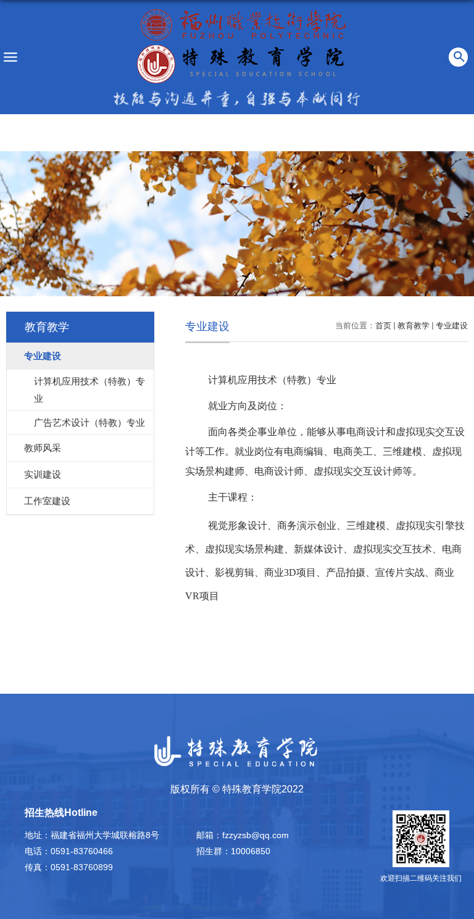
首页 (383, 325)
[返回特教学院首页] (241, 45)
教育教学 (413, 325)
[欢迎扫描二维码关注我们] (421, 838)
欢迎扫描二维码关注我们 (421, 878)
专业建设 (452, 325)
